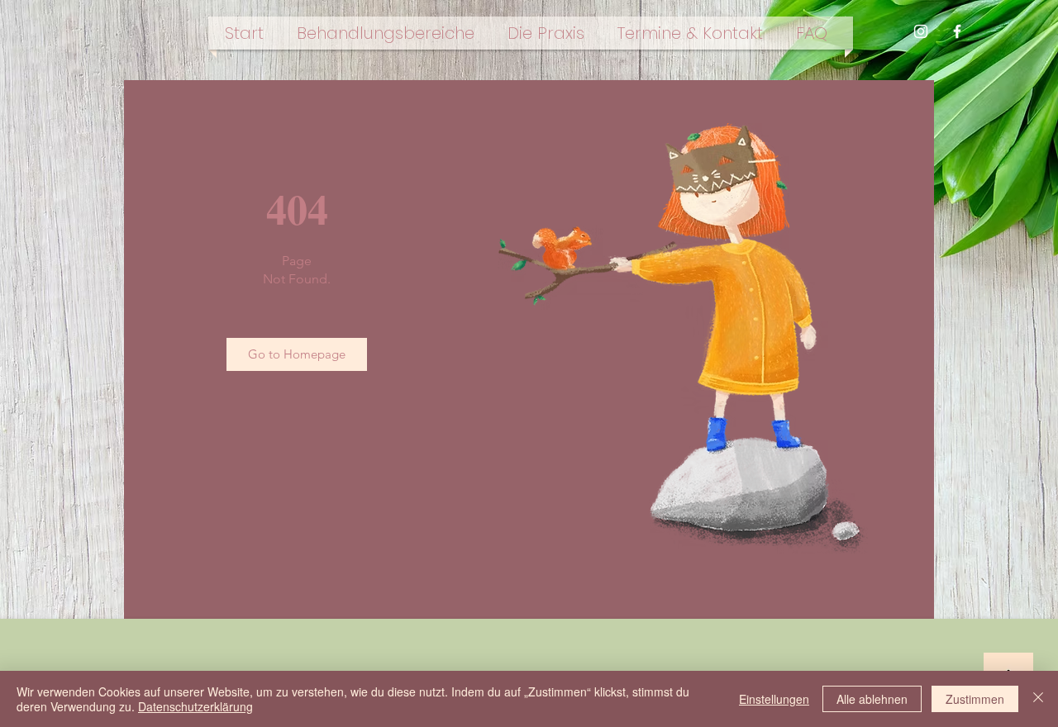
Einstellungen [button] (774, 699)
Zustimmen (975, 699)
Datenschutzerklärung (195, 706)
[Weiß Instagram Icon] (921, 31)
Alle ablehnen (872, 699)
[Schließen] (1038, 699)
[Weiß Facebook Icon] (957, 31)
